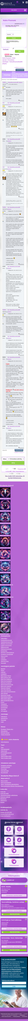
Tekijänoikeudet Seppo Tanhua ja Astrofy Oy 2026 (11, 1013)
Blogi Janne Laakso (6, 698)
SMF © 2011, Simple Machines (16, 471)
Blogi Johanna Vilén (6, 677)
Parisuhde (3, 720)
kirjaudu (7, 26)
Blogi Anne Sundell (5, 695)
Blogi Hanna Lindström (6, 697)
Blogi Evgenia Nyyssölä (7, 684)
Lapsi (2, 722)
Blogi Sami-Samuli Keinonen (8, 691)
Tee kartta (3, 709)
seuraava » (21, 67)
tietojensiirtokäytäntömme (16, 976)
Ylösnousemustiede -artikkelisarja (9, 795)
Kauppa (2, 802)
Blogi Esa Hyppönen (6, 682)
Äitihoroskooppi (5, 647)
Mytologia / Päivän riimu (7, 729)
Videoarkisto (3, 800)
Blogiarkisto (3, 798)
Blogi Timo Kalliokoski (6, 679)
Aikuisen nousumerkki (6, 643)
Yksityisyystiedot (16, 1016)
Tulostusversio (19, 450)
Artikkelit (3, 658)
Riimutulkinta (4, 731)
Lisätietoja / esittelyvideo (14, 895)
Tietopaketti (4, 704)
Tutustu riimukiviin (5, 734)
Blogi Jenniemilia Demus (7, 700)
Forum (2, 702)
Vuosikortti (3, 754)
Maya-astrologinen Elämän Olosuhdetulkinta (12, 786)
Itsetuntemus (4, 718)
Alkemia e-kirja (4, 661)
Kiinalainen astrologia (6, 765)
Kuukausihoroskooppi (6, 640)
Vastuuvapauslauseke (6, 1016)
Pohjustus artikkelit (5, 797)
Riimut (2, 670)
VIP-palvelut (4, 711)
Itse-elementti (4, 772)
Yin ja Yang (4, 769)
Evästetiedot (24, 1016)
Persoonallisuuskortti (6, 752)
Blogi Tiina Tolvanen (6, 690)
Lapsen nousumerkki (6, 645)
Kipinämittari (4, 650)
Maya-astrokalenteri (6, 782)
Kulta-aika (3, 791)
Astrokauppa (4, 707)
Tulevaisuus (4, 716)
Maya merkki (4, 656)
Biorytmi (3, 668)
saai (3, 102)
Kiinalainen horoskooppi (7, 654)
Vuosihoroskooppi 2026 (7, 642)
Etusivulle (3, 663)
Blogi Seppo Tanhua (6, 675)
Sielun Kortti (4, 751)
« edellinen (16, 67)
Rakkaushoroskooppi (6, 649)
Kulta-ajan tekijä (4, 793)
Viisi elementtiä (5, 770)
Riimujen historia (5, 732)
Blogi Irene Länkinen (6, 686)
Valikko (14, 10)
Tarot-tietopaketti (5, 749)
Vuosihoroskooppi (5, 767)
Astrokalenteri (4, 705)
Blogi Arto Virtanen (5, 688)
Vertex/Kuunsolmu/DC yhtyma (15, 82)
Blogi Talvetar (4, 693)
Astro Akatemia (5, 742)
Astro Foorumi (9, 20)
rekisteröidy (13, 26)
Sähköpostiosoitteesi (8, 980)
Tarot (2, 747)
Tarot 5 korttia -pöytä (6, 756)
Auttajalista (3, 659)
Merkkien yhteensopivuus (7, 652)
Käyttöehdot (22, 1015)
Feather (4, 82)
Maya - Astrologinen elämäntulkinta (10, 784)
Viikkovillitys (4, 638)
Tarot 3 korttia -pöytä (6, 758)
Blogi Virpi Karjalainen (6, 681)
